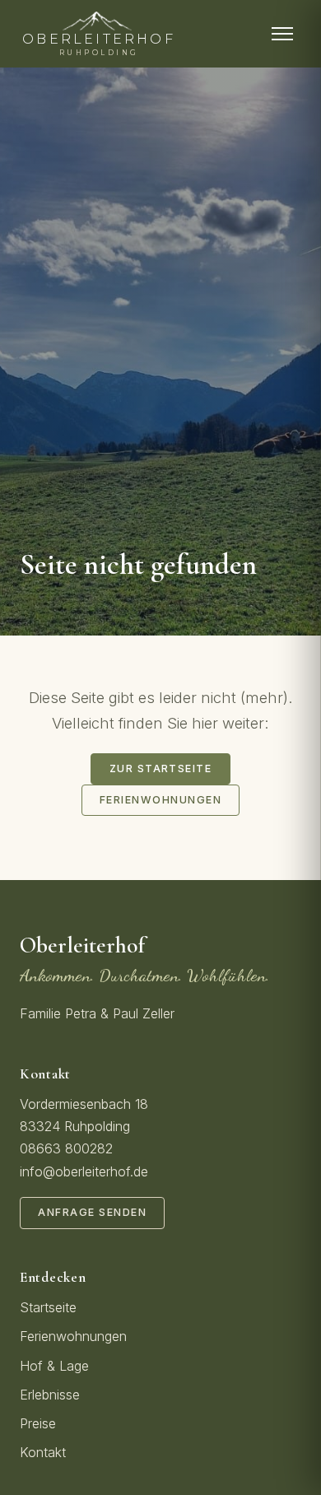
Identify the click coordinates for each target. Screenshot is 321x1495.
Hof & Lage (54, 1366)
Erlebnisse (50, 1394)
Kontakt (43, 1452)
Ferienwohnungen (160, 800)
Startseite (48, 1307)
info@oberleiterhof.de (84, 1171)
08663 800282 (66, 1148)
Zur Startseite (160, 768)
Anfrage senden (92, 1212)
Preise (38, 1423)
